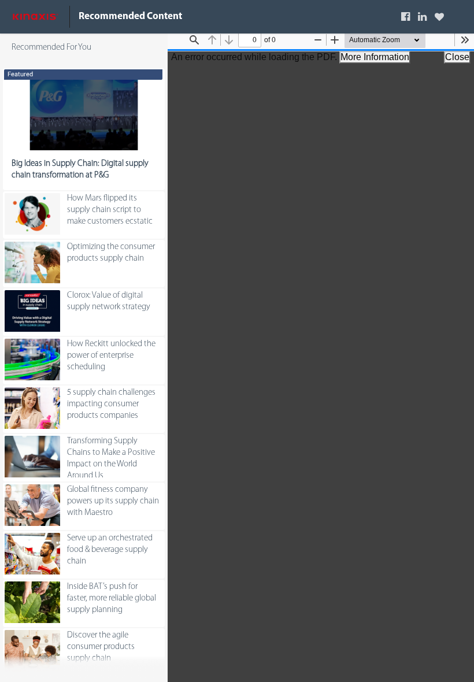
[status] (249, 39)
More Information (374, 57)
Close (457, 57)
